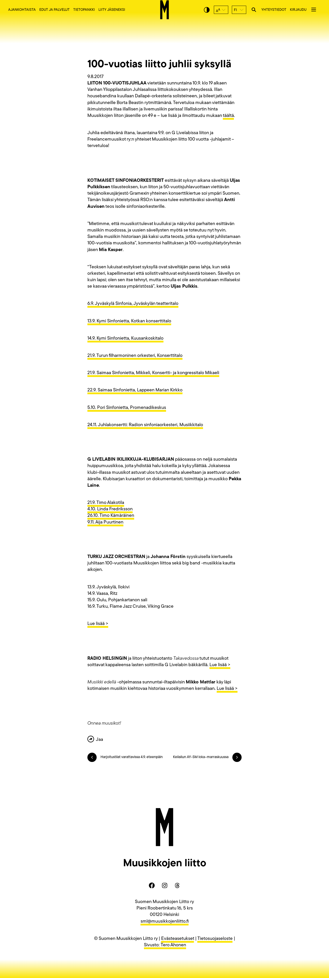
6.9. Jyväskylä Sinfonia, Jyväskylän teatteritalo (132, 304)
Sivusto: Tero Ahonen (165, 945)
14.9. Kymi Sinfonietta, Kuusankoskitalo (125, 338)
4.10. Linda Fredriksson (110, 509)
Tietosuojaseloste (215, 939)
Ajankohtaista (22, 10)
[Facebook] (152, 885)
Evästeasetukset (177, 939)
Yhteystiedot (273, 10)
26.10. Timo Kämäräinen (110, 515)
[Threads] (177, 885)
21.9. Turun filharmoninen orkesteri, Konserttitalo (134, 356)
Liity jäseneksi (111, 10)
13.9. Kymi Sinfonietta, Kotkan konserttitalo (129, 321)
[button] (221, 10)
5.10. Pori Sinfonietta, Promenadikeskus (126, 408)
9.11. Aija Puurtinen (105, 522)
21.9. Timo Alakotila (105, 503)
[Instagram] (164, 885)
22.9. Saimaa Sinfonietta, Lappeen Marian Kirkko (134, 390)
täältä (228, 116)
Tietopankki (84, 10)
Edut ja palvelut (54, 10)
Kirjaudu (298, 10)
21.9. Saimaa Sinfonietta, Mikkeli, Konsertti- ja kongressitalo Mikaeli (153, 373)
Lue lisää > (97, 624)
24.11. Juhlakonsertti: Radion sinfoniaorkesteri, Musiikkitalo (145, 425)
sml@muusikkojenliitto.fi (165, 921)
